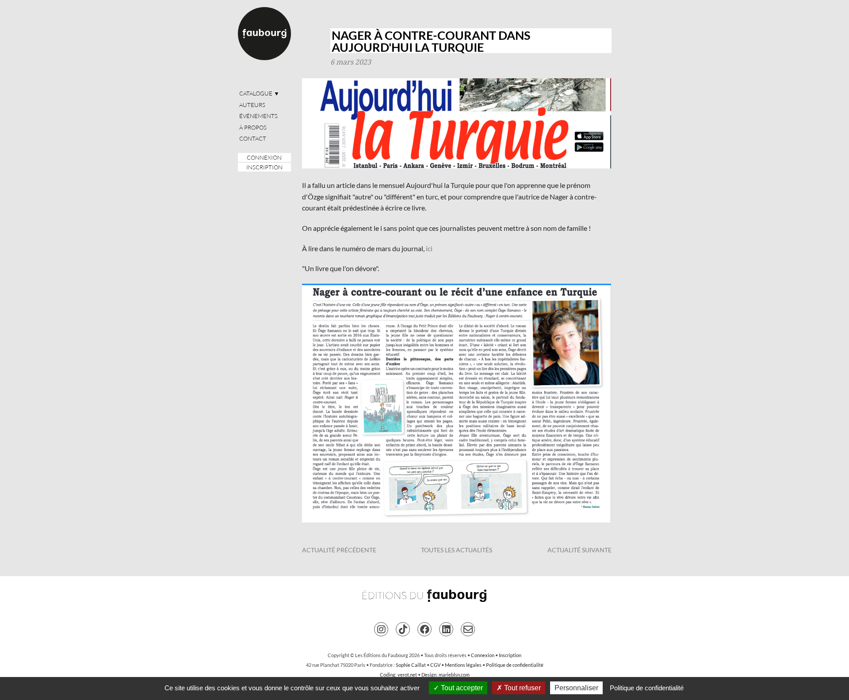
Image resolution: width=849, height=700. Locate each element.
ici (429, 248)
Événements (258, 115)
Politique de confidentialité (514, 665)
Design (428, 674)
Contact (252, 138)
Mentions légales (463, 665)
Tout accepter (461, 688)
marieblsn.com (454, 674)
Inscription (264, 167)
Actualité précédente (339, 550)
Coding (387, 674)
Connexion (264, 157)
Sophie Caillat (411, 665)
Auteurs (252, 104)
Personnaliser (576, 688)
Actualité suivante (579, 550)
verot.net (407, 674)
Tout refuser (521, 688)
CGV (435, 665)
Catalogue (259, 93)
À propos (253, 127)
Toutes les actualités (456, 550)
